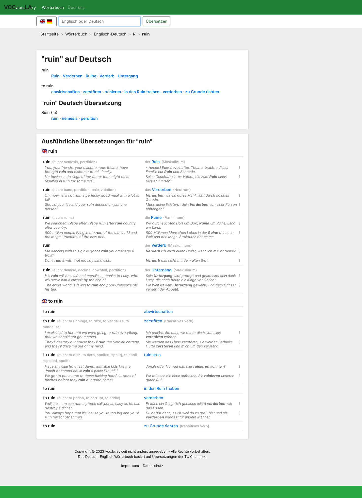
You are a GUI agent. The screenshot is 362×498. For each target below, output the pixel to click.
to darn (88, 355)
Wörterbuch (54, 7)
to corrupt (94, 398)
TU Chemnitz (194, 456)
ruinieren (112, 91)
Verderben (72, 75)
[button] (239, 168)
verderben (172, 91)
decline (84, 270)
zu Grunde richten (202, 91)
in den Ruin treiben (142, 91)
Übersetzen (156, 21)
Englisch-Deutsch (110, 34)
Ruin (55, 75)
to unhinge (78, 321)
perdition (89, 118)
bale (95, 190)
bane (68, 190)
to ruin (47, 85)
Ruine (91, 75)
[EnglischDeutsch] (46, 21)
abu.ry (20, 7)
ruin (45, 70)
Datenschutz (153, 466)
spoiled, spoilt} (109, 355)
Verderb (107, 75)
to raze (95, 321)
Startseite (49, 34)
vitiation (108, 190)
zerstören (92, 91)
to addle (112, 398)
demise (70, 270)
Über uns (76, 7)
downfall (99, 270)
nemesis (70, 118)
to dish (75, 355)
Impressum (130, 466)
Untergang (128, 75)
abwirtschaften (65, 91)
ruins (68, 217)
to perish (76, 398)
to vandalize (113, 321)
